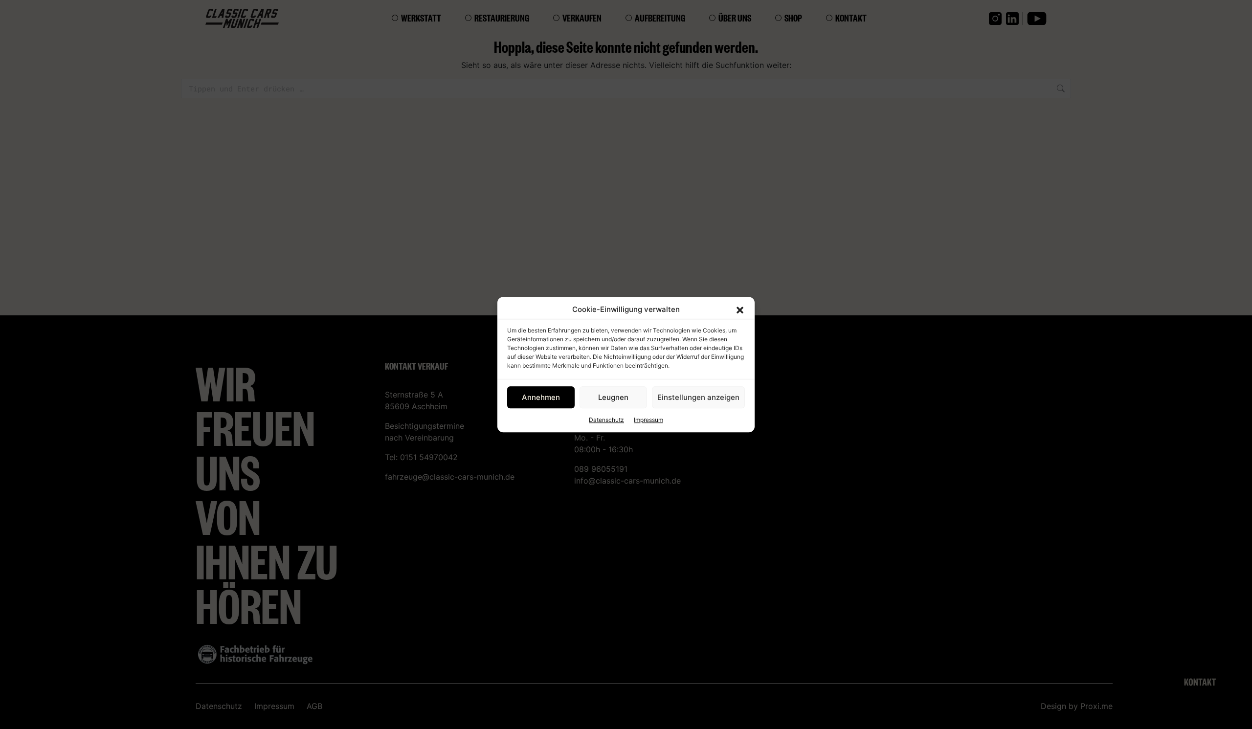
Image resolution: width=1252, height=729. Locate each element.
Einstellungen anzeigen (698, 397)
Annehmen (541, 397)
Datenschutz (606, 419)
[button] (740, 309)
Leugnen (613, 397)
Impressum (648, 419)
